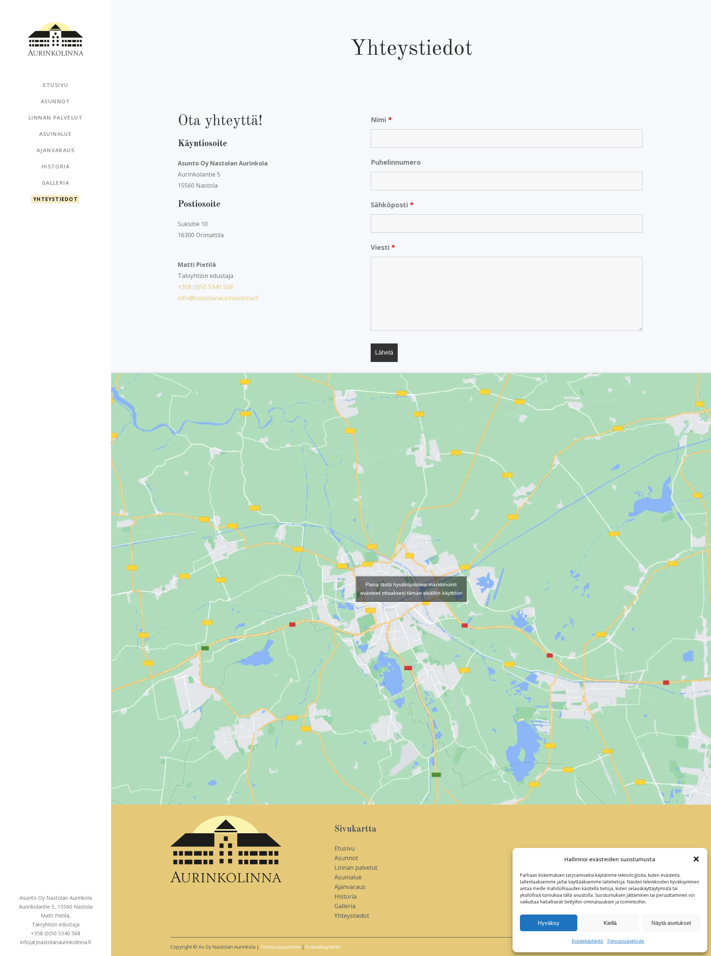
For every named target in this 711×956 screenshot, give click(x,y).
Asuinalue (348, 877)
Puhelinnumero (396, 162)
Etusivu (344, 848)
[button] (696, 859)
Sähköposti (392, 204)
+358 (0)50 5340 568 (205, 287)
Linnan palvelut (355, 867)
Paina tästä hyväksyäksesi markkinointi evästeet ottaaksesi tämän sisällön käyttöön (411, 588)
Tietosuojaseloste (625, 941)
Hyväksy (549, 923)
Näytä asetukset (671, 923)
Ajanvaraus (349, 887)
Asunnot (346, 858)
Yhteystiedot (351, 916)
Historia (345, 896)
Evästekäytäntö (587, 941)
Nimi (381, 119)
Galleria (345, 906)
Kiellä (610, 923)
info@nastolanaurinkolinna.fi (218, 298)
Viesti (383, 247)
